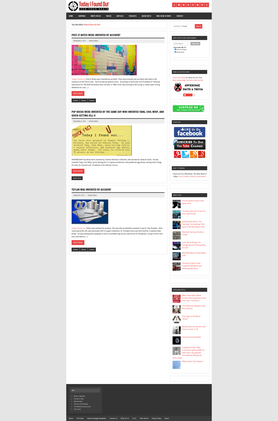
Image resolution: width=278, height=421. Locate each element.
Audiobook (201, 176)
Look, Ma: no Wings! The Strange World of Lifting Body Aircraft (194, 245)
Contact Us (113, 418)
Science (91, 100)
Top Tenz (77, 409)
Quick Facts (146, 16)
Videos (108, 16)
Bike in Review (79, 396)
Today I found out (79, 79)
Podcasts (133, 16)
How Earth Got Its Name (191, 337)
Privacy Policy (156, 418)
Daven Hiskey (93, 40)
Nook (193, 176)
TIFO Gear (80, 418)
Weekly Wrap (180, 52)
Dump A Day (79, 399)
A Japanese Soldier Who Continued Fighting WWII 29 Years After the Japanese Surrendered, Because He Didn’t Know (188, 353)
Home (71, 16)
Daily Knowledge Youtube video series (187, 80)
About (167, 418)
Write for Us (96, 16)
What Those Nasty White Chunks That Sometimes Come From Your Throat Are (194, 298)
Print (180, 176)
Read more (78, 93)
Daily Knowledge (181, 49)
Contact (179, 16)
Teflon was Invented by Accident (91, 189)
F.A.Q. (134, 418)
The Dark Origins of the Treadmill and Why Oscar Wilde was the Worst (192, 266)
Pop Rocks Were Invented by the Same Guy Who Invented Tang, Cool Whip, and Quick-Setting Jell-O (118, 113)
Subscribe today (179, 78)
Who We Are (144, 418)
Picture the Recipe (81, 404)
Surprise (81, 16)
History (83, 100)
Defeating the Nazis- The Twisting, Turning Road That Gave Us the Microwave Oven (193, 224)
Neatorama (78, 401)
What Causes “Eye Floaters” (192, 361)
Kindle (186, 176)
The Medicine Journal (82, 407)
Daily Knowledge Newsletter (96, 418)
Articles (120, 16)
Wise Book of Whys (163, 16)
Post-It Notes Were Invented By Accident (96, 35)
